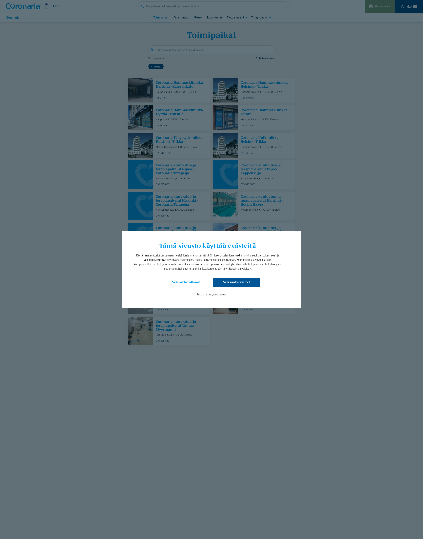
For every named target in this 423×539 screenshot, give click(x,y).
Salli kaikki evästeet (236, 282)
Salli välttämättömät (186, 282)
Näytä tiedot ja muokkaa (211, 294)
